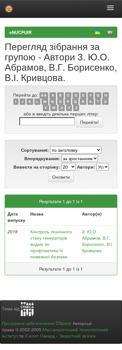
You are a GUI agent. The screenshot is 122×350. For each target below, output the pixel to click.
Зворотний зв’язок (77, 335)
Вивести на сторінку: (36, 167)
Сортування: (35, 150)
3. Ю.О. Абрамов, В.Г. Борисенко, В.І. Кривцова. (97, 240)
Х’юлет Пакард (40, 335)
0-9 (43, 95)
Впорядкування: (42, 158)
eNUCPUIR (20, 32)
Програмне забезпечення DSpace (36, 323)
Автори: (86, 167)
